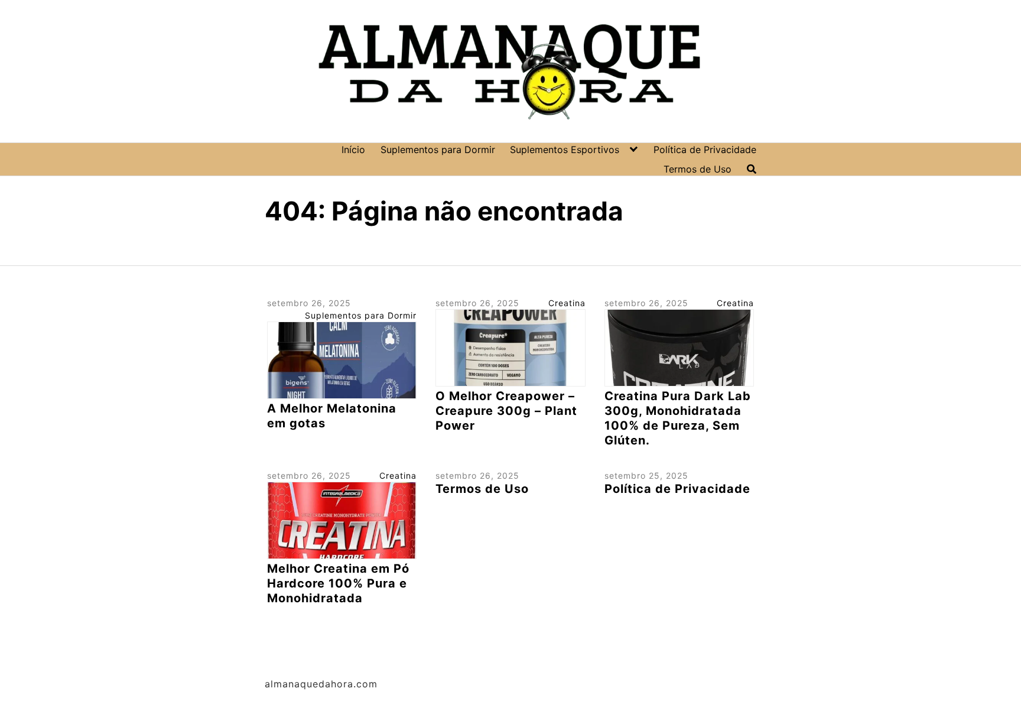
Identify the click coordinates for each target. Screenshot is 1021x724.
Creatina (567, 303)
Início (353, 149)
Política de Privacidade (704, 149)
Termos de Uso (697, 169)
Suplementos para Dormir (438, 149)
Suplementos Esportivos (564, 149)
